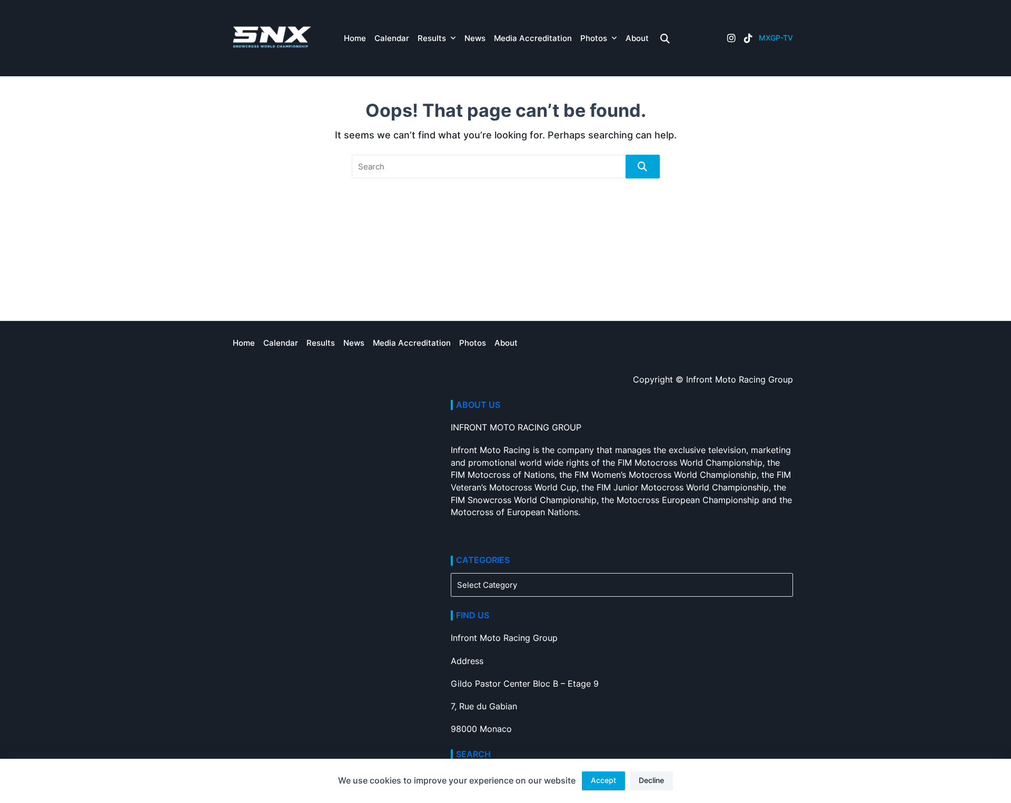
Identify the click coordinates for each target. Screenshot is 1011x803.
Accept (603, 780)
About (637, 38)
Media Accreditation (533, 38)
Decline (651, 780)
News (474, 38)
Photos (593, 38)
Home (355, 38)
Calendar (391, 38)
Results (432, 38)
